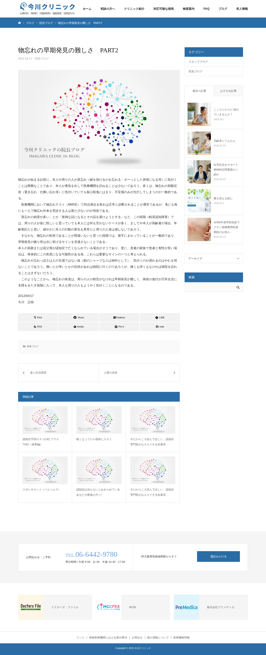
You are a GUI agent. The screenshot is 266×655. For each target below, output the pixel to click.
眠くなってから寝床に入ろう (94, 439)
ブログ (222, 8)
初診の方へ (107, 8)
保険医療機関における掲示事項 (108, 637)
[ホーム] (19, 22)
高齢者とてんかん (224, 140)
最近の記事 (199, 90)
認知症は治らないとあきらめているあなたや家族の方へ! (98, 492)
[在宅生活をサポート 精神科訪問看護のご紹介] (199, 172)
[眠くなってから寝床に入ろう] (98, 420)
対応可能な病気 (163, 8)
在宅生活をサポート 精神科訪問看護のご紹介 (226, 169)
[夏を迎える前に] (199, 200)
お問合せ (137, 637)
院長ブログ (42, 58)
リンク (80, 637)
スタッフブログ (198, 61)
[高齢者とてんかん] (199, 143)
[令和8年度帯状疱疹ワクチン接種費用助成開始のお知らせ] (199, 229)
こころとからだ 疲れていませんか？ (226, 112)
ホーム (87, 8)
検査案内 (189, 8)
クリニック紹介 (134, 8)
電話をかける (218, 556)
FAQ (206, 8)
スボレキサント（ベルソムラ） (42, 489)
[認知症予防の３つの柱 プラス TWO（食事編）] (45, 420)
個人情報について (158, 637)
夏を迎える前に (223, 198)
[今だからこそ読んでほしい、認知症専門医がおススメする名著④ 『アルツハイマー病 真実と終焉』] (152, 420)
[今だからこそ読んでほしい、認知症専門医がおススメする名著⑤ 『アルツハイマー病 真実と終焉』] (152, 470)
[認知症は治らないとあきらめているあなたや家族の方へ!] (98, 470)
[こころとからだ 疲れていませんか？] (199, 114)
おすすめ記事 (228, 90)
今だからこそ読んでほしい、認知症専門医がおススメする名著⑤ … (152, 492)
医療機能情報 (181, 637)
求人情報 (242, 8)
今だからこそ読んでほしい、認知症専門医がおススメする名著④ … (152, 442)
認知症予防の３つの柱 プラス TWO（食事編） (42, 442)
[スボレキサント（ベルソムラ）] (45, 470)
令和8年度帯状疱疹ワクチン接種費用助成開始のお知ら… (227, 227)
